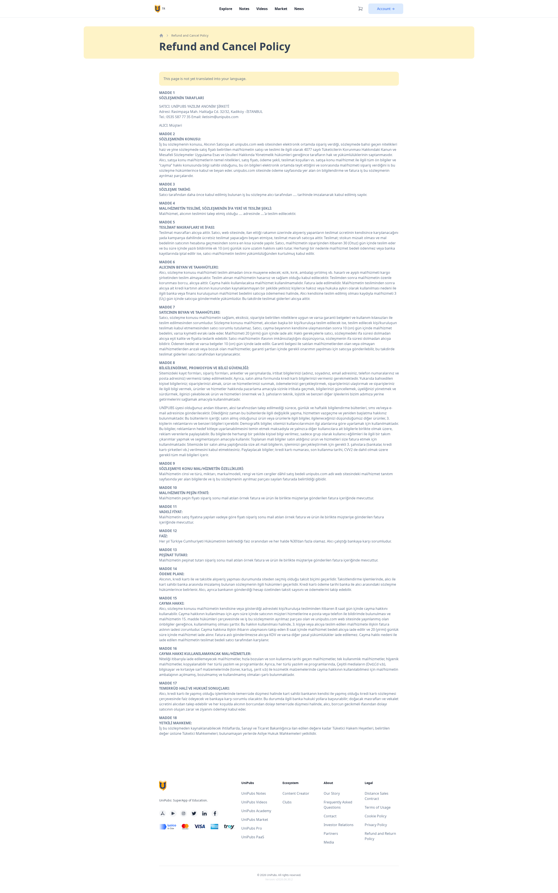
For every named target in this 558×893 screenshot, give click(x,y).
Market (281, 8)
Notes (244, 8)
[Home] (161, 35)
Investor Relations (339, 824)
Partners (331, 833)
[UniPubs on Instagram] (183, 813)
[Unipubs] (157, 9)
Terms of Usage (378, 807)
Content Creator (295, 793)
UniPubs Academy (256, 810)
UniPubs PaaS (252, 837)
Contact (330, 816)
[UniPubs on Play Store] (173, 813)
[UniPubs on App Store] (162, 813)
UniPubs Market (254, 819)
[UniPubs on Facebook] (214, 813)
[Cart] (360, 8)
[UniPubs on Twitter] (194, 813)
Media (329, 842)
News (299, 8)
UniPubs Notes (253, 793)
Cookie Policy (375, 816)
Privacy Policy (376, 824)
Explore (225, 8)
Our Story (332, 793)
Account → (386, 8)
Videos (262, 8)
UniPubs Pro (251, 828)
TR (163, 8)
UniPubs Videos (254, 802)
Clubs (287, 802)
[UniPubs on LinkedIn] (204, 813)
